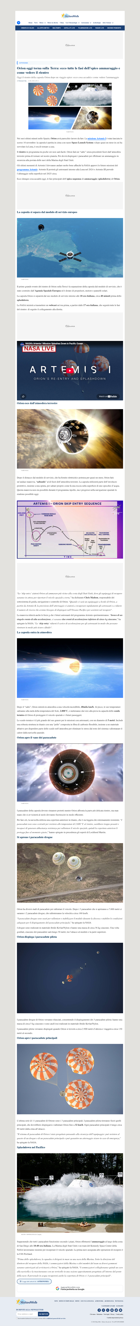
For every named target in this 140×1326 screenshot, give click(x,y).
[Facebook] (99, 1310)
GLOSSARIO (119, 1306)
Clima (62, 23)
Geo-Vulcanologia (71, 23)
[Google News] (116, 1310)
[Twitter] (107, 1310)
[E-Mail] (120, 1310)
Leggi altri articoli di (35, 1281)
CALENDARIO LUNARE (108, 1306)
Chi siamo (93, 1314)
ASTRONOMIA (23, 63)
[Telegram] (112, 1310)
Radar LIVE (99, 28)
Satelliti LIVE (69, 28)
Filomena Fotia (22, 81)
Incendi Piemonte (114, 28)
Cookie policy (119, 1314)
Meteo (41, 23)
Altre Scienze (106, 23)
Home (30, 23)
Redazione (99, 1314)
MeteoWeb (98, 1322)
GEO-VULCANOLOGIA (87, 1301)
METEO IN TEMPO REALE (66, 1301)
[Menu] (18, 22)
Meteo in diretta (52, 23)
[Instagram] (103, 1310)
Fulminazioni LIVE (85, 28)
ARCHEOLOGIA (109, 1301)
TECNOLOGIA (119, 1301)
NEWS (56, 1301)
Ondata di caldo (27, 28)
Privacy (112, 1314)
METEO (77, 1301)
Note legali (106, 1314)
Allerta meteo (43, 28)
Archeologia (97, 23)
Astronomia (85, 23)
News (36, 23)
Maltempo (57, 28)
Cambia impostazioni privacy (115, 1318)
